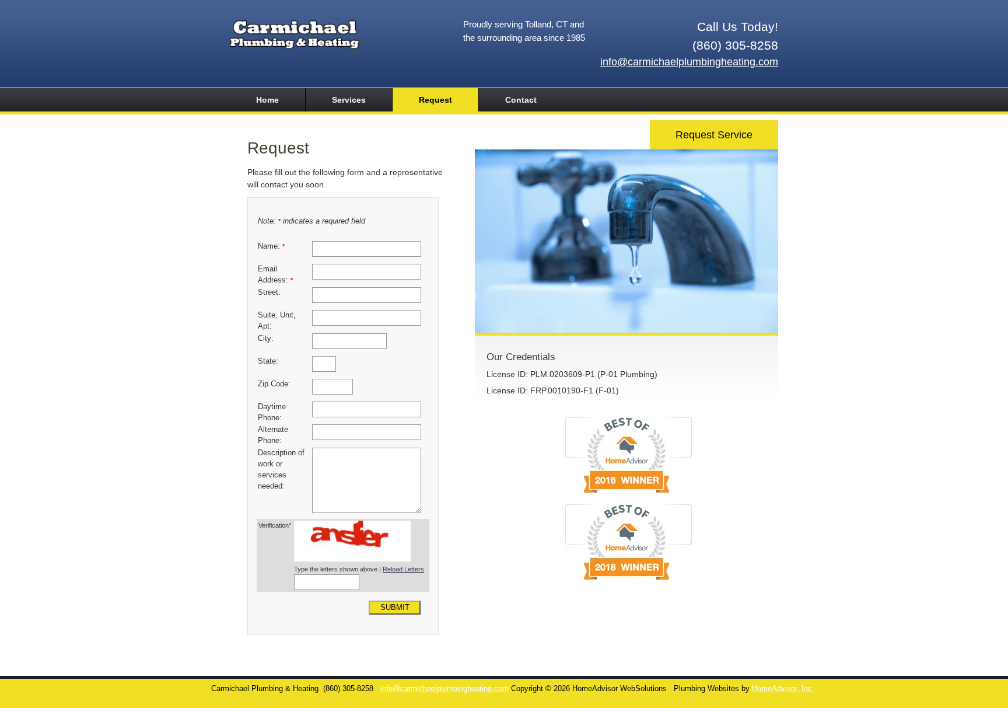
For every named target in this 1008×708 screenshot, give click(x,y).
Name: (271, 246)
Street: (269, 292)
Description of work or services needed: (281, 469)
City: (266, 338)
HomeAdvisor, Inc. (783, 689)
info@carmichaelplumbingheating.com (689, 62)
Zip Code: (274, 384)
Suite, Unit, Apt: (277, 320)
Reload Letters (403, 569)
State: (268, 361)
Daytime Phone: (272, 412)
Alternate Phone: (273, 435)
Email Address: (275, 274)
